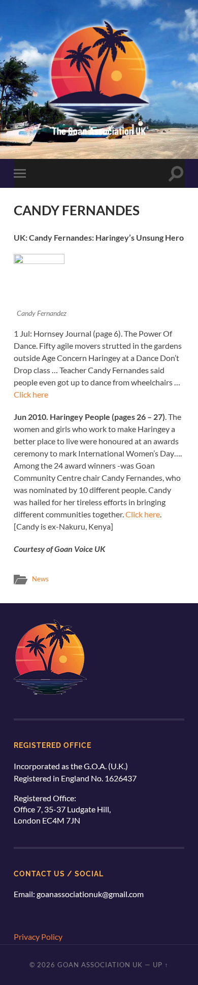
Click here (31, 394)
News (40, 579)
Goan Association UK (100, 965)
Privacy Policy (38, 936)
